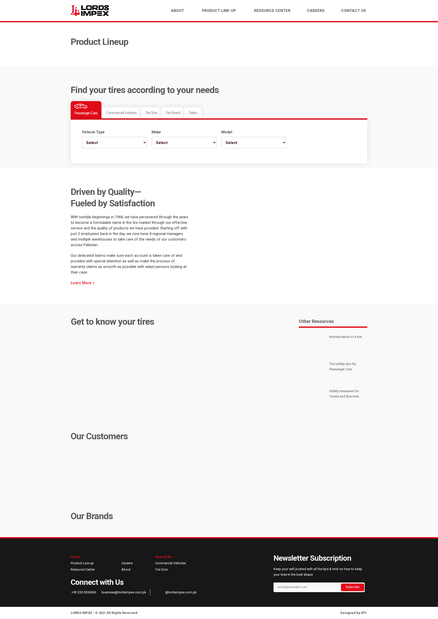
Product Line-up (219, 10)
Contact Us (353, 10)
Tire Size (151, 113)
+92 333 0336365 (83, 592)
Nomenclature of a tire (345, 337)
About (177, 10)
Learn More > (83, 283)
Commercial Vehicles (121, 113)
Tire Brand (173, 113)
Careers (316, 10)
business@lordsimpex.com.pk (123, 592)
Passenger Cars (86, 113)
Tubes (192, 113)
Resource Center (272, 10)
